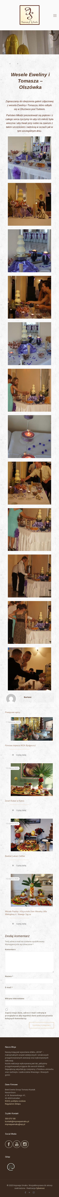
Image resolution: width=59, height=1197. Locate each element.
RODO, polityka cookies (15, 1101)
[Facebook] (25, 1192)
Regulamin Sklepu (13, 1104)
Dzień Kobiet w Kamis (14, 801)
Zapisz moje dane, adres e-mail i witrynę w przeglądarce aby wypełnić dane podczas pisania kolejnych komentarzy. (29, 1016)
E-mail (9, 987)
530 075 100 (10, 1118)
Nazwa (9, 976)
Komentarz (10, 949)
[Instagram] (33, 1192)
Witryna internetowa (14, 998)
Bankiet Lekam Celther (15, 856)
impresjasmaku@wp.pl (15, 1124)
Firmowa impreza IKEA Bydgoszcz (20, 745)
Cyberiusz (40, 1188)
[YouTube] (29, 1192)
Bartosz (27, 697)
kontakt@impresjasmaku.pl (17, 1121)
